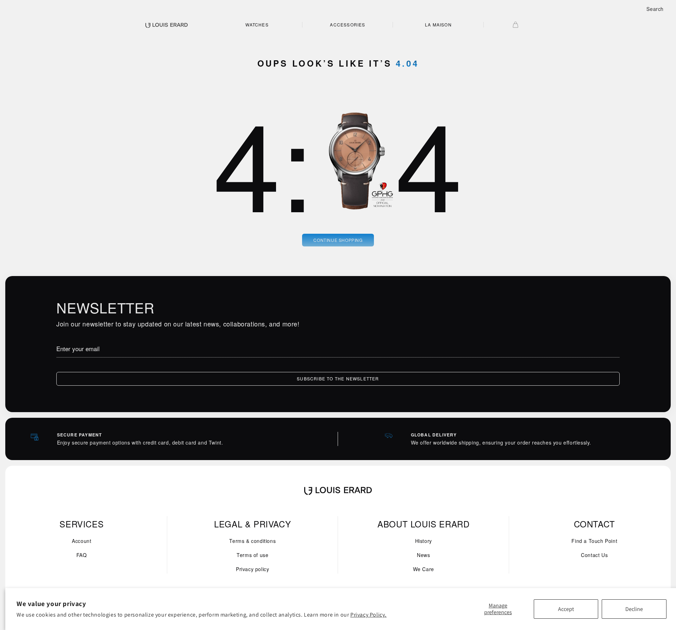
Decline (634, 609)
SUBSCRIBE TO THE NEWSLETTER (338, 378)
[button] (655, 8)
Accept (566, 609)
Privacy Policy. (368, 614)
